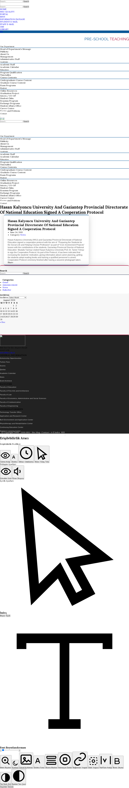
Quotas (3, 369)
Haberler (7, 290)
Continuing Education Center (11, 427)
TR (1, 32)
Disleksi (14, 462)
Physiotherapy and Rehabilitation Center (16, 423)
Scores (3, 366)
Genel (5, 282)
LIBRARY (4, 29)
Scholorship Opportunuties (10, 358)
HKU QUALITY (7, 11)
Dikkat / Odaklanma (26, 462)
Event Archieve (6, 381)
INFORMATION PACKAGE (12, 19)
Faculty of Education (8, 387)
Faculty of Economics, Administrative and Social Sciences (23, 398)
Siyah (8, 616)
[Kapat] (0, 441)
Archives (4, 297)
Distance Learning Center (10, 431)
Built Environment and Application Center (16, 420)
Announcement (10, 285)
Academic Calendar (8, 373)
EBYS (2, 16)
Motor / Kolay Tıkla (42, 462)
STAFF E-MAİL (7, 24)
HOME (3, 9)
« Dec (2, 322)
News (23, 235)
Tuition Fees (5, 362)
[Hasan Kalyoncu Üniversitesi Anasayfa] (1, 119)
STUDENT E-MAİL (9, 21)
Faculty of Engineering (9, 406)
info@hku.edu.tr (7, 352)
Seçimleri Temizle (6, 787)
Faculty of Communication (10, 402)
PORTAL (4, 14)
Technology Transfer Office (11, 412)
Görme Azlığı (5, 462)
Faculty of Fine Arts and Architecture (14, 391)
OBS (2, 26)
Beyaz (2, 616)
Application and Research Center (13, 416)
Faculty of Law (6, 395)
